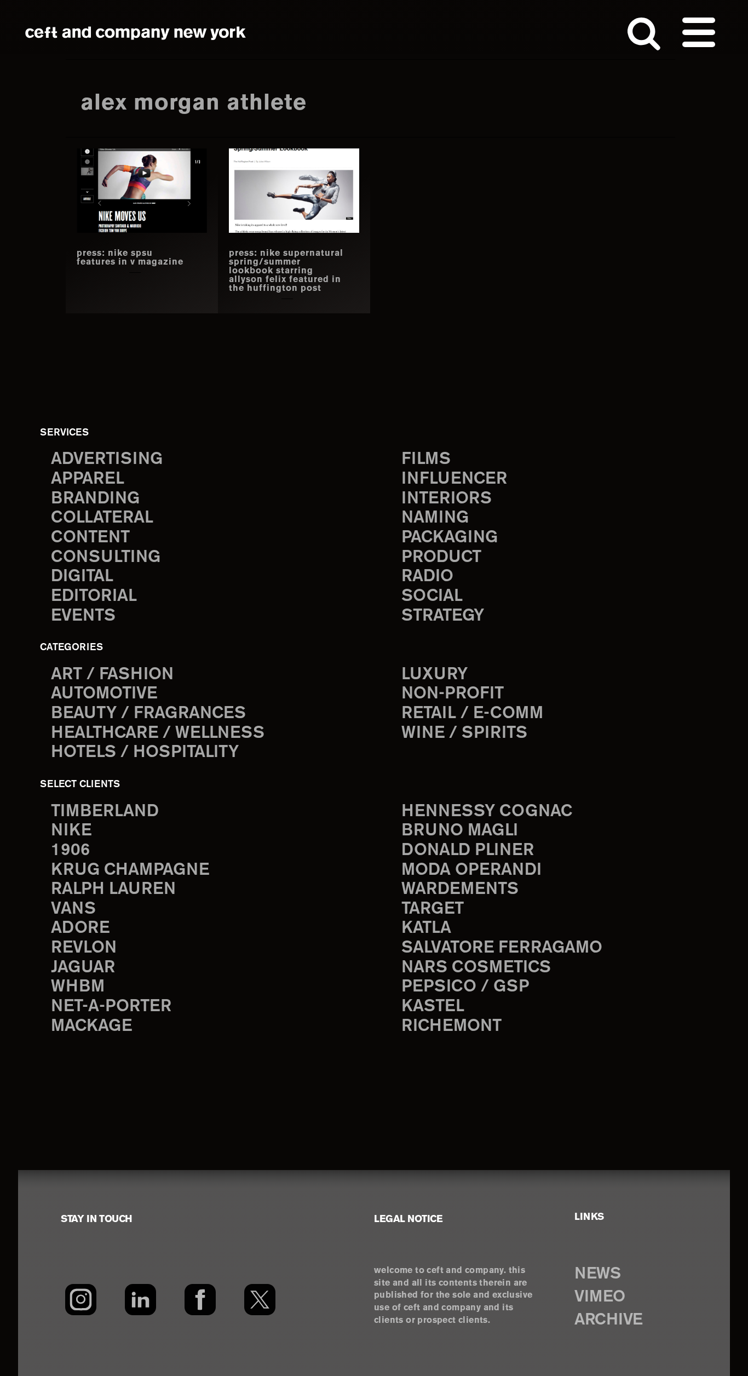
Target (432, 909)
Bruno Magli (459, 830)
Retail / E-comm (472, 713)
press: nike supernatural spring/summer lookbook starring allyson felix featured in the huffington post (286, 271)
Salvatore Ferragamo (501, 948)
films (426, 459)
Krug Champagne (130, 870)
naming (435, 518)
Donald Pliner (467, 850)
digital (82, 576)
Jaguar (83, 967)
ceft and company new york (136, 33)
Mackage (91, 1026)
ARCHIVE (608, 1320)
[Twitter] (259, 1299)
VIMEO (599, 1297)
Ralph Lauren (113, 889)
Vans (73, 909)
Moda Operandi (471, 870)
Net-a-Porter (111, 1006)
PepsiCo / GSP (465, 986)
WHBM (78, 986)
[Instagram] (80, 1299)
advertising (107, 459)
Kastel (432, 1006)
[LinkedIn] (140, 1299)
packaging (449, 537)
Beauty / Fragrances (148, 713)
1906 (70, 850)
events (83, 616)
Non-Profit (452, 693)
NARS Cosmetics (476, 967)
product (441, 557)
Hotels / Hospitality (145, 752)
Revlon (84, 948)
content (90, 537)
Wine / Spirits (464, 733)
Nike (71, 830)
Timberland (105, 811)
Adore (80, 928)
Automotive (104, 693)
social (432, 596)
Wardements (460, 889)
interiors (446, 498)
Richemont (451, 1026)
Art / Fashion (112, 674)
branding (95, 498)
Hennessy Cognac (486, 811)
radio (427, 576)
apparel (87, 479)
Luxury (434, 674)
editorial (94, 596)
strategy (442, 616)
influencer (454, 479)
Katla (426, 928)
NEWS (597, 1274)
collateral (102, 518)
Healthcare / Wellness (157, 733)
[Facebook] (200, 1299)
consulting (105, 557)
